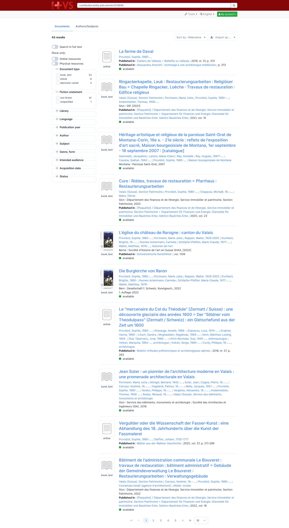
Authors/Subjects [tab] (87, 26)
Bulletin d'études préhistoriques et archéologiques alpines (174, 350)
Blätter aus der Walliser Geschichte (159, 443)
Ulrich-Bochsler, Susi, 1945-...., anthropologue (198, 338)
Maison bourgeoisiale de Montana (209, 160)
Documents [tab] (62, 26)
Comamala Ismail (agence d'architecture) (145, 485)
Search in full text (71, 46)
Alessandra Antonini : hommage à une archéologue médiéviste (177, 65)
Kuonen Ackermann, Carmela (158, 242)
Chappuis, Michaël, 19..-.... (216, 191)
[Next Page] (182, 520)
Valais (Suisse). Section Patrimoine (141, 97)
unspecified (66, 101)
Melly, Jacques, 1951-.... (200, 386)
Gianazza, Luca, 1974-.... (203, 330)
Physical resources (71, 63)
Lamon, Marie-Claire (162, 156)
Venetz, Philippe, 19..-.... (156, 390)
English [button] (207, 14)
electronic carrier (69, 82)
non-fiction (66, 97)
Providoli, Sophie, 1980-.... (135, 56)
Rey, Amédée (185, 156)
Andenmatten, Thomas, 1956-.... (139, 101)
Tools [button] (191, 14)
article (63, 78)
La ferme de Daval (136, 51)
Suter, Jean (192, 382)
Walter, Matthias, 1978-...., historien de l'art (146, 246)
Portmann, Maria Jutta (179, 97)
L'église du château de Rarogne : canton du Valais (166, 232)
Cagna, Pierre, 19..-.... (214, 382)
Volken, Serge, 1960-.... (185, 342)
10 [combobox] (197, 520)
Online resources (70, 59)
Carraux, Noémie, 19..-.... (134, 386)
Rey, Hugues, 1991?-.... (210, 156)
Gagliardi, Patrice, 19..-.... (167, 386)
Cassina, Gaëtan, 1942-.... (135, 160)
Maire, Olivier (127, 195)
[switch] (55, 47)
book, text (65, 74)
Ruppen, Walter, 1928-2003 (202, 238)
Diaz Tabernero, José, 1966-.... (148, 338)
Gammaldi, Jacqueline (133, 156)
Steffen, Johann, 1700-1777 (171, 439)
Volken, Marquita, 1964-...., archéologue (144, 342)
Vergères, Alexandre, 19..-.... (191, 390)
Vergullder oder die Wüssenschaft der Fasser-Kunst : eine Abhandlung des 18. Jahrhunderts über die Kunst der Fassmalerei (174, 428)
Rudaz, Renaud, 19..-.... (157, 394)
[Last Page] (190, 520)
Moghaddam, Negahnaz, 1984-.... (179, 334)
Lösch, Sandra (147, 334)
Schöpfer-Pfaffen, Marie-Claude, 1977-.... (204, 242)
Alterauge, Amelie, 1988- (169, 330)
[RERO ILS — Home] (63, 5)
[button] (227, 14)
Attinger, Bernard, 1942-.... (166, 382)
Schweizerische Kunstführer (155, 254)
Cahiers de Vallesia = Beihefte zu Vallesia (163, 61)
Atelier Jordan (182, 485)
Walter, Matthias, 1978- (133, 284)
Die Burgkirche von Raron (143, 270)
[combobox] (154, 5)
